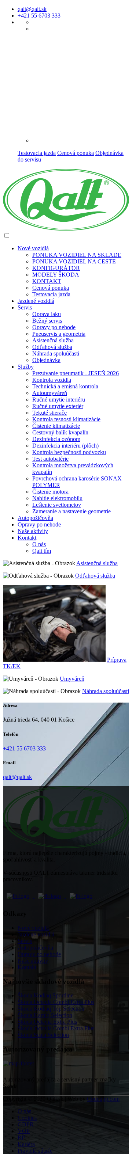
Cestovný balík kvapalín (60, 432)
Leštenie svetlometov (56, 505)
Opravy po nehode (54, 327)
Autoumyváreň (49, 393)
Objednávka (46, 360)
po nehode (39, 524)
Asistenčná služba (53, 340)
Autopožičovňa (35, 518)
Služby (26, 367)
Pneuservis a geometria (58, 334)
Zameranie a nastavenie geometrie (71, 511)
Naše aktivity (33, 531)
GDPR (26, 1124)
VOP (24, 1131)
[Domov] (66, 228)
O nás (39, 544)
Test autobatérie (50, 459)
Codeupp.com (103, 1099)
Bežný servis (47, 320)
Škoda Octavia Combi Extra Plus (56, 1002)
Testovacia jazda (37, 153)
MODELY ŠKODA (55, 274)
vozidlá (33, 248)
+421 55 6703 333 (39, 15)
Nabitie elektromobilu (57, 498)
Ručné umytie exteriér (57, 406)
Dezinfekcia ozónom (56, 439)
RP (21, 1137)
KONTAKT (46, 281)
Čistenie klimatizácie (56, 426)
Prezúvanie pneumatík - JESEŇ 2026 (75, 373)
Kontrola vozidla (51, 380)
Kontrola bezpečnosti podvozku (69, 452)
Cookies (27, 1118)
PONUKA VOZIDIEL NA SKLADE (76, 255)
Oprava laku (46, 314)
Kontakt (27, 538)
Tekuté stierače (49, 413)
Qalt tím (41, 551)
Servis (25, 307)
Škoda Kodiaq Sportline (45, 995)
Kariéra (26, 1144)
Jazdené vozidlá (36, 934)
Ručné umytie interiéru (58, 399)
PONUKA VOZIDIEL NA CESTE (74, 261)
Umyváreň (72, 679)
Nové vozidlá (33, 928)
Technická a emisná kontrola (65, 386)
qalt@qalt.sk (32, 9)
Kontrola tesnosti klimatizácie (66, 419)
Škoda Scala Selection (43, 1035)
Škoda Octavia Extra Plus (47, 1022)
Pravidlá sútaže (35, 1151)
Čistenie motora (50, 491)
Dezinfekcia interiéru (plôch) (65, 445)
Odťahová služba (52, 347)
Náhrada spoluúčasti (55, 353)
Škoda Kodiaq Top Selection (51, 1008)
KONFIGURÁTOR (56, 268)
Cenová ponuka (75, 153)
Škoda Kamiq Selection (45, 1015)
